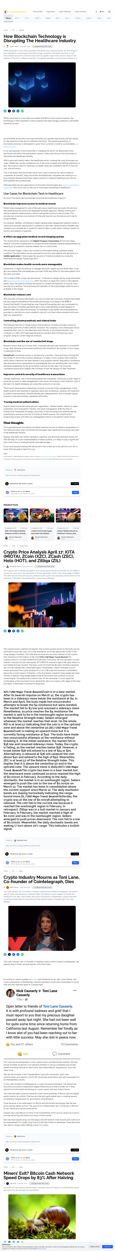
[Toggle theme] (96, 11)
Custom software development (49, 456)
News (8, 18)
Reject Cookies (95, 1246)
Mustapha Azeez (22, 840)
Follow (75, 492)
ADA (99, 18)
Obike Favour (21, 1136)
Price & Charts (38, 12)
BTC (17, 18)
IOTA (13, 546)
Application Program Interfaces (20, 281)
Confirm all (107, 1246)
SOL (67, 18)
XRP (57, 18)
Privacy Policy (42, 1248)
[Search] (109, 11)
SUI (108, 18)
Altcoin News (23, 546)
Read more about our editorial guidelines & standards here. (23, 475)
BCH (13, 1167)
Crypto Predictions (64, 12)
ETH (27, 18)
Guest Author (21, 470)
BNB (48, 18)
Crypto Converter (80, 12)
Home (6, 30)
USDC (88, 18)
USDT (37, 18)
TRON (77, 18)
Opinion (21, 30)
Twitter (34, 979)
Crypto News (50, 12)
